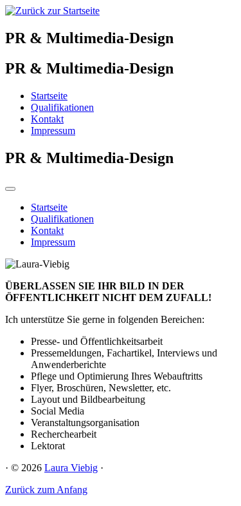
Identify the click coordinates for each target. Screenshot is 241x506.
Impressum (53, 130)
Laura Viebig (71, 467)
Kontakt (47, 118)
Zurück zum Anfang (46, 489)
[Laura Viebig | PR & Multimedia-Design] (52, 10)
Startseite (49, 95)
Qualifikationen (62, 107)
